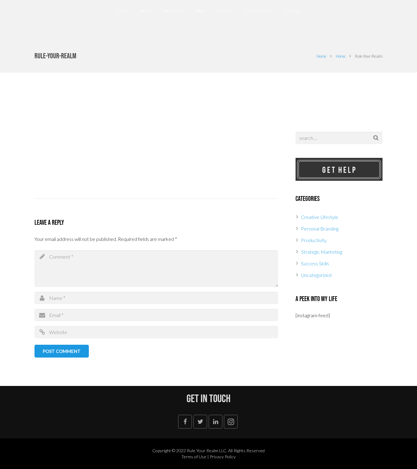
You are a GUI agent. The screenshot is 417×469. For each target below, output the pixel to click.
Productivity (314, 240)
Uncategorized (316, 275)
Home (321, 56)
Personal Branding (320, 228)
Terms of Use (193, 456)
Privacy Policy (223, 456)
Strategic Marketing (321, 252)
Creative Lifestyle (319, 217)
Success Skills (315, 263)
